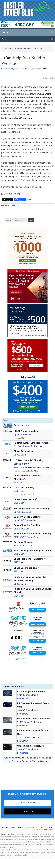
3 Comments (48, 78)
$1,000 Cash (20, 584)
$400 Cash (19, 503)
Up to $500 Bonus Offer (25, 520)
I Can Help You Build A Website (23, 60)
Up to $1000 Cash (22, 512)
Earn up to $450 (21, 464)
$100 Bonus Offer (22, 529)
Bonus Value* (11, 758)
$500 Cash (19, 482)
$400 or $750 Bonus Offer (26, 537)
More (29, 199)
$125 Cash (19, 562)
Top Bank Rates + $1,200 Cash (28, 446)
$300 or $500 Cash (23, 545)
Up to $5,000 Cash (22, 434)
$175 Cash (19, 571)
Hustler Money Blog (27, 8)
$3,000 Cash (20, 455)
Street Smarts (15, 205)
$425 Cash (19, 554)
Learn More (22, 698)
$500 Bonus (19, 491)
